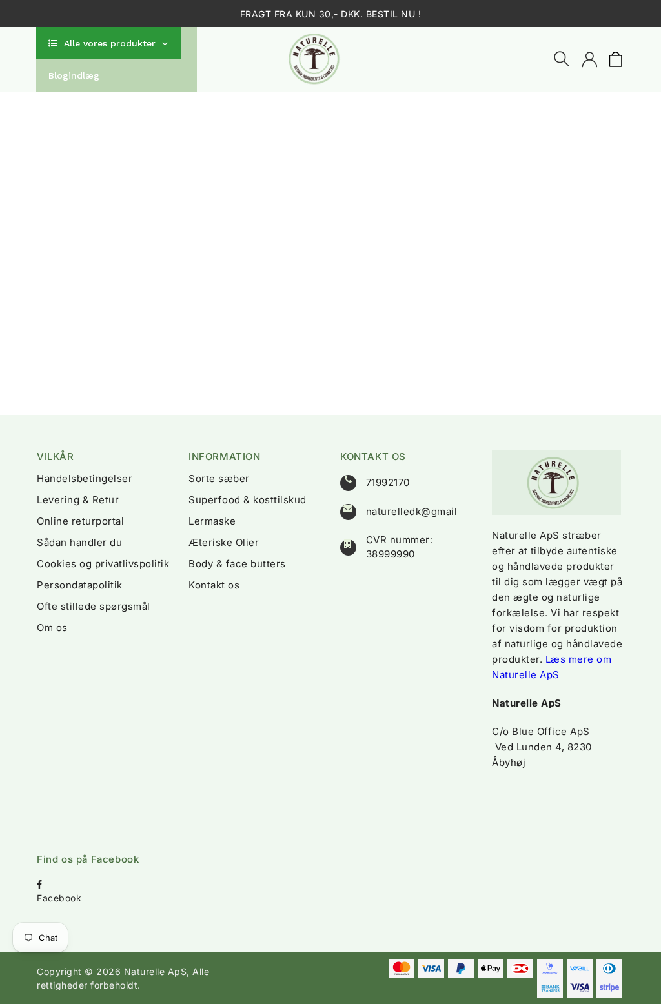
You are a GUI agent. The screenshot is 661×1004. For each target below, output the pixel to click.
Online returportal (80, 521)
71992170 (388, 482)
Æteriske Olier (223, 542)
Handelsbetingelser (84, 478)
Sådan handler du (79, 542)
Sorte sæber (219, 478)
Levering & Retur (78, 500)
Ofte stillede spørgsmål (93, 606)
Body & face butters (237, 563)
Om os (52, 627)
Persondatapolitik (80, 585)
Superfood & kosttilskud (247, 500)
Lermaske (212, 521)
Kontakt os (213, 585)
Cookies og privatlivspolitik (103, 563)
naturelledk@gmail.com (424, 511)
